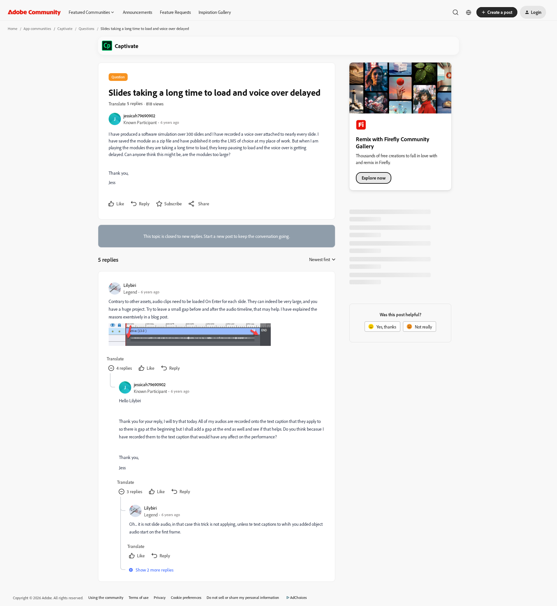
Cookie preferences (186, 597)
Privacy (160, 597)
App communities (37, 28)
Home (12, 28)
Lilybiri (129, 285)
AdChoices (298, 597)
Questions (86, 28)
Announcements (137, 12)
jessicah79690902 (139, 115)
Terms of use (139, 597)
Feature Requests (175, 12)
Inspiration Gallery (215, 12)
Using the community (105, 597)
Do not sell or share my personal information (243, 597)
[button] (496, 12)
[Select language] (469, 12)
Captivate (65, 28)
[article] (216, 327)
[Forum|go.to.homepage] (34, 12)
